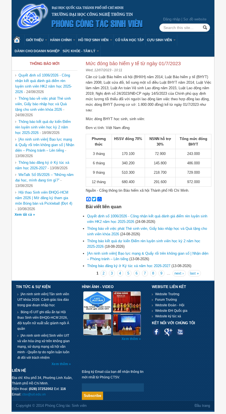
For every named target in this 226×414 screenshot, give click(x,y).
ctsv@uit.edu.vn (34, 394)
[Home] (80, 17)
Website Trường (167, 294)
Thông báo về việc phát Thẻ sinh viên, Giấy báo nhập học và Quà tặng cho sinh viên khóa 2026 (43, 104)
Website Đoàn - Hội (169, 305)
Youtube (180, 331)
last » (194, 273)
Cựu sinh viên (160, 40)
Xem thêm (60, 364)
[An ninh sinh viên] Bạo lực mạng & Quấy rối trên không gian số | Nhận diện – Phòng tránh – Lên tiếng (44, 144)
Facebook (156, 331)
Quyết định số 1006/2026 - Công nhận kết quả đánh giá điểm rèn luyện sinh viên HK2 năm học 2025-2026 (43, 83)
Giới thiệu (35, 40)
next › (179, 273)
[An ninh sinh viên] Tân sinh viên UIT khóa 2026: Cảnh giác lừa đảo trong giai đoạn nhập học (43, 299)
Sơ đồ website (194, 19)
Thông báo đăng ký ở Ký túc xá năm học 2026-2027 (42, 165)
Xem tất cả (24, 215)
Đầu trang (202, 406)
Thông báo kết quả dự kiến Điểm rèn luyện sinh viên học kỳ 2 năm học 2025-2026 (43, 127)
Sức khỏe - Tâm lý (79, 51)
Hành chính (61, 40)
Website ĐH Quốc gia (171, 311)
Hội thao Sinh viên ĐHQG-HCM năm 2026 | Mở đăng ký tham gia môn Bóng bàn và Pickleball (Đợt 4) (43, 197)
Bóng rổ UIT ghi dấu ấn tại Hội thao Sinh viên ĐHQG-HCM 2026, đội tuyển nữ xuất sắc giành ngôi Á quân (43, 320)
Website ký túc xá (168, 316)
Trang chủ (18, 40)
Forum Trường (166, 300)
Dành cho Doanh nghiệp (37, 51)
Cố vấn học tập (129, 40)
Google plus (168, 331)
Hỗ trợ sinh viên (93, 40)
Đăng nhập (171, 19)
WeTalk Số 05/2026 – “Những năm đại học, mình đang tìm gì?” (44, 177)
